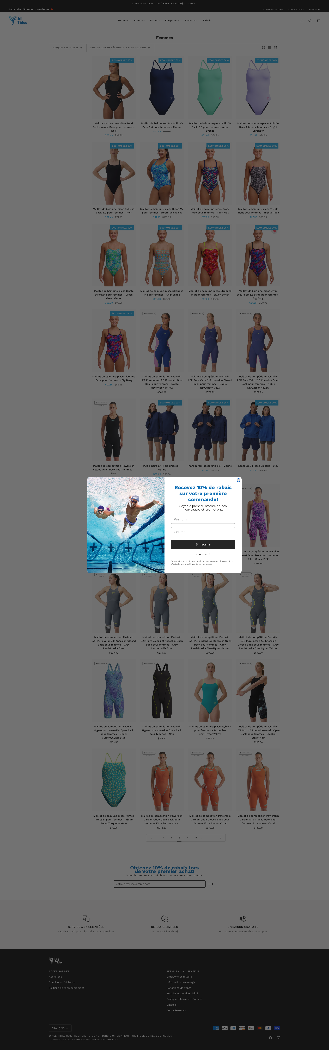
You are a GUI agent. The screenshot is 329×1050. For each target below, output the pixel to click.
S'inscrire (203, 544)
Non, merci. (203, 554)
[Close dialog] (238, 480)
